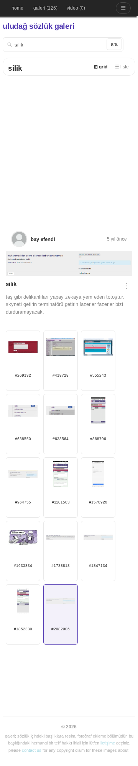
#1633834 (23, 565)
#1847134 (98, 565)
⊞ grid (100, 67)
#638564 (61, 439)
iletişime (107, 743)
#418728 (61, 375)
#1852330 (23, 629)
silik (15, 68)
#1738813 (60, 565)
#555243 (98, 375)
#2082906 (60, 629)
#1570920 (98, 502)
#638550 (23, 439)
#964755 (23, 502)
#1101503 (61, 502)
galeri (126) (45, 8)
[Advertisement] (69, 149)
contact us (31, 750)
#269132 (23, 375)
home (17, 8)
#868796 (98, 439)
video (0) (76, 8)
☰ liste (122, 67)
